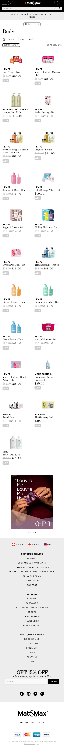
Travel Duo (8, 417)
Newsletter (32, 621)
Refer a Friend (32, 625)
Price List (32, 648)
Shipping (32, 558)
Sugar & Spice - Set (13, 227)
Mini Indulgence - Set (45, 340)
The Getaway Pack (44, 417)
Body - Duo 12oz (11, 455)
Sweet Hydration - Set (14, 265)
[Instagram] (28, 694)
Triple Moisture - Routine (47, 265)
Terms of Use (32, 581)
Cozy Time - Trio (11, 72)
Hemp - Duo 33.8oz (12, 112)
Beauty (23, 39)
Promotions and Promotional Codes (31, 572)
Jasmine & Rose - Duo (14, 190)
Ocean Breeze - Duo (13, 340)
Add (5, 80)
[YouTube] (35, 694)
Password (32, 603)
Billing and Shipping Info (32, 607)
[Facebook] (21, 694)
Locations (32, 643)
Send (54, 681)
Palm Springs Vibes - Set (47, 190)
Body (31, 39)
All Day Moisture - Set (46, 227)
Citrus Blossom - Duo (14, 302)
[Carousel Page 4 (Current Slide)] (35, 532)
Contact (32, 585)
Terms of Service (29, 744)
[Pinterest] (42, 694)
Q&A (32, 661)
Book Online (32, 639)
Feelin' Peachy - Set (45, 112)
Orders (32, 612)
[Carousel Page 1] (28, 532)
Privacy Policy (32, 576)
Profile (32, 599)
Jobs (32, 652)
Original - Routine (44, 150)
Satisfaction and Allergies (32, 567)
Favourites (32, 616)
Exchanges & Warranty (32, 563)
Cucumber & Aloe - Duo (47, 302)
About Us (32, 657)
